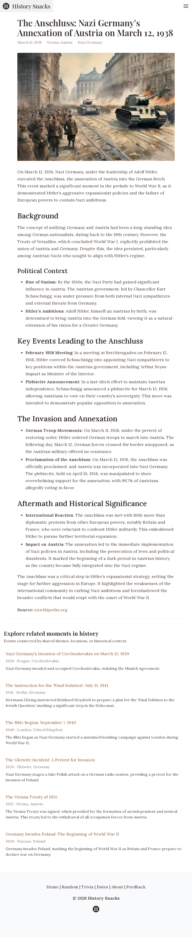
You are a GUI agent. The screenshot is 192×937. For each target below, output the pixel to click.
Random (70, 887)
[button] (186, 6)
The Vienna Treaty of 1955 (32, 797)
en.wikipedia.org (50, 609)
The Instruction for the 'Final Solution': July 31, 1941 (57, 685)
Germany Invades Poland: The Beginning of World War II (62, 834)
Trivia (87, 887)
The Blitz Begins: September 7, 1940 (41, 722)
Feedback (135, 887)
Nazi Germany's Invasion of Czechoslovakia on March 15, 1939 (67, 653)
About (117, 887)
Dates (102, 887)
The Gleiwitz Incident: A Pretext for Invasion (50, 760)
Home (53, 887)
